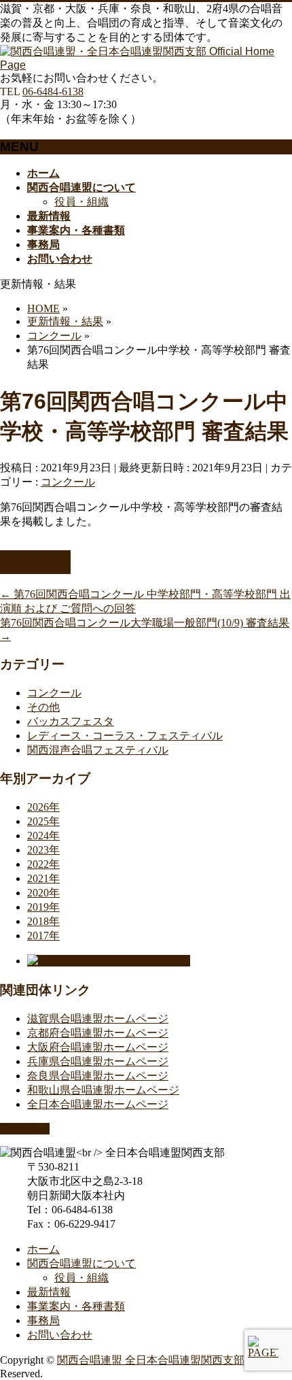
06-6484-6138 (53, 91)
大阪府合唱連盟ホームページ (97, 1047)
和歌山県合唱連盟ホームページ (103, 1090)
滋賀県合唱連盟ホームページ (97, 1018)
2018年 (43, 921)
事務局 (43, 1320)
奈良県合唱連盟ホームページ (97, 1075)
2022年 (43, 864)
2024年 (43, 835)
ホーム (43, 1249)
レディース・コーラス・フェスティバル (125, 735)
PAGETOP (25, 1128)
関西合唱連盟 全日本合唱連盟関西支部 (150, 1360)
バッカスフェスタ (70, 721)
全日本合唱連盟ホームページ (97, 1104)
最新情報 (49, 1292)
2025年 (43, 821)
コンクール (68, 482)
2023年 (43, 850)
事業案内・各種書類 (76, 1306)
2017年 (43, 935)
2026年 (43, 807)
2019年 (43, 907)
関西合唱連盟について (81, 1263)
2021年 (43, 878)
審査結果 (35, 562)
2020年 (43, 892)
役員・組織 (81, 201)
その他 (43, 707)
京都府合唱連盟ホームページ (97, 1033)
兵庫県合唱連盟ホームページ (97, 1061)
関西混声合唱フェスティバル (97, 750)
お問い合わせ (59, 1335)
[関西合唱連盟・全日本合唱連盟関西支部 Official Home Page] (146, 65)
